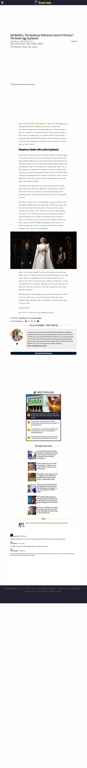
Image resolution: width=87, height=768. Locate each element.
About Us (21, 588)
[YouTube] (38, 322)
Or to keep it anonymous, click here (57, 523)
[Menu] (2, 2)
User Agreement (61, 588)
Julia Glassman (15, 41)
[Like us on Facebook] (29, 322)
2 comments (73, 41)
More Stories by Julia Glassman (43, 353)
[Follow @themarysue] (26, 322)
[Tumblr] (35, 322)
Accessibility (52, 588)
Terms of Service (42, 588)
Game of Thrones (23, 318)
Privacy (34, 588)
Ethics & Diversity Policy (73, 588)
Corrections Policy (29, 591)
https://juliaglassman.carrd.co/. (37, 346)
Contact (59, 591)
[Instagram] (32, 322)
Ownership (52, 591)
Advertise (27, 588)
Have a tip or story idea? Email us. (36, 523)
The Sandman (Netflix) (36, 318)
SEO (29, 318)
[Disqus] (43, 554)
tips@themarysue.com (46, 312)
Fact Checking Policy (41, 591)
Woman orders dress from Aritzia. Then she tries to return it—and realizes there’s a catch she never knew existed (47, 466)
